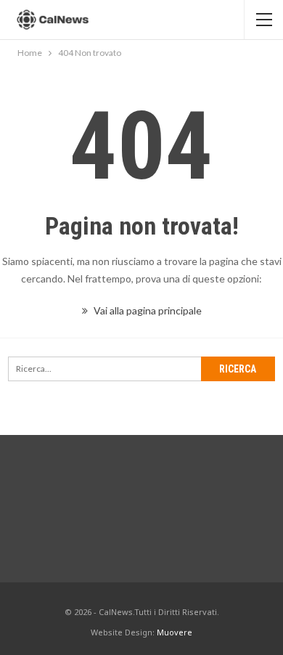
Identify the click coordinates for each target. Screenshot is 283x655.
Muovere (174, 632)
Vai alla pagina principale (146, 310)
